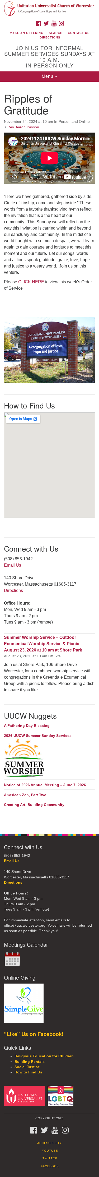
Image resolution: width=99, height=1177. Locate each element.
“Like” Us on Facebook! (34, 1034)
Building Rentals (30, 1062)
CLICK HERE (31, 282)
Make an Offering (27, 33)
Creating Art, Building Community (34, 804)
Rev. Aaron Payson (23, 127)
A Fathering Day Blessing (27, 725)
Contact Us (78, 33)
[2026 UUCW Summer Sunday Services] (49, 758)
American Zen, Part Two (25, 795)
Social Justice (27, 1067)
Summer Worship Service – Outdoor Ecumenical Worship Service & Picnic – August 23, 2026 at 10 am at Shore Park (43, 643)
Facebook (50, 1166)
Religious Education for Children (44, 1056)
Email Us (12, 565)
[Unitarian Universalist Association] (25, 1095)
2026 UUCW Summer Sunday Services (38, 735)
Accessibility (49, 1143)
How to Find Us (28, 1072)
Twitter (50, 1158)
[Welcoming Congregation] (61, 1095)
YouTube (50, 1150)
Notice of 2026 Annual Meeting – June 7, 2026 (45, 785)
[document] (49, 455)
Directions (50, 37)
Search (56, 33)
